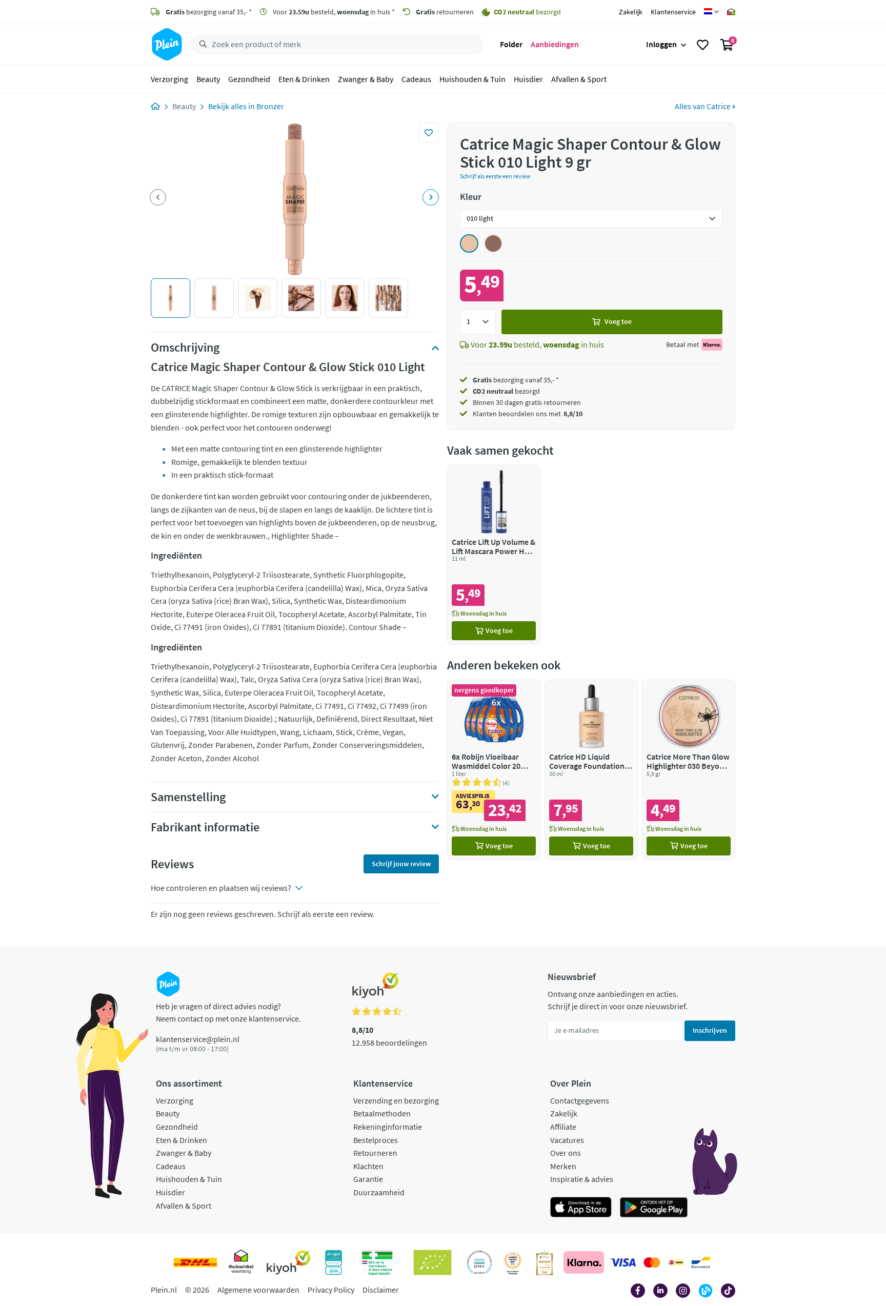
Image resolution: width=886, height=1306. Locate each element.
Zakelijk (630, 11)
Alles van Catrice (703, 106)
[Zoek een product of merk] (201, 44)
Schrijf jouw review (401, 863)
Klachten (368, 1166)
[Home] (155, 106)
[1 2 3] (478, 322)
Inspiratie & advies (581, 1179)
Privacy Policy (331, 1289)
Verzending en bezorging (396, 1100)
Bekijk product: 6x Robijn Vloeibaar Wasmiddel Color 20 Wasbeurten (494, 769)
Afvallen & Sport (579, 79)
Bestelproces (375, 1140)
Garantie (368, 1179)
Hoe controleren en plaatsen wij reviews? (221, 888)
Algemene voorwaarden (258, 1289)
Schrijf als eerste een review (495, 176)
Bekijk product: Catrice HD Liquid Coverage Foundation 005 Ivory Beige (591, 769)
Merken (563, 1166)
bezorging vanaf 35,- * (209, 11)
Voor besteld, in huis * (333, 11)
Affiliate (563, 1126)
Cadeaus (416, 79)
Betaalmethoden (382, 1113)
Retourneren (375, 1153)
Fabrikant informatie (205, 827)
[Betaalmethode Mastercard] (652, 1262)
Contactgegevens (579, 1100)
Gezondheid (249, 79)
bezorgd (506, 391)
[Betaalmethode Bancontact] (701, 1262)
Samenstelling (188, 797)
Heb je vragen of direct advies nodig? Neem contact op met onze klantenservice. (228, 1012)
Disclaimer (381, 1289)
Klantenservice (673, 11)
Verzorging (169, 79)
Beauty (208, 79)
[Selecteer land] (711, 11)
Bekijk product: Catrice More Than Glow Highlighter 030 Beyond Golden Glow (688, 769)
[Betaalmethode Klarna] (583, 1262)
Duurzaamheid (379, 1192)
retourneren (445, 11)
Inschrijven (710, 1030)
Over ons (565, 1153)
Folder (511, 44)
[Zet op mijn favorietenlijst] (428, 133)
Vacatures (567, 1140)
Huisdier (528, 79)
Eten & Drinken (304, 79)
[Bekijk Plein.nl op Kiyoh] (288, 1262)
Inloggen (661, 44)
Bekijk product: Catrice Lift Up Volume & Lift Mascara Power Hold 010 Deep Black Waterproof (494, 554)
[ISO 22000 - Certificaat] (480, 1262)
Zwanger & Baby (365, 79)
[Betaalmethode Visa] (623, 1262)
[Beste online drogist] (513, 1262)
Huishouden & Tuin (472, 79)
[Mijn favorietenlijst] (703, 44)
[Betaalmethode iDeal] (675, 1262)
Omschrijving (185, 347)
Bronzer (270, 106)
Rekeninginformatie (387, 1126)
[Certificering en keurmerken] (432, 1262)
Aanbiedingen (555, 44)
